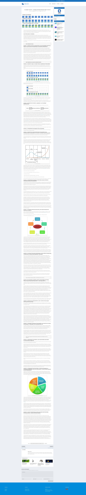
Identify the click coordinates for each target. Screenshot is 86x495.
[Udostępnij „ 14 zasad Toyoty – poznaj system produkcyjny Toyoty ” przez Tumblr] (35, 443)
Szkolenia (6, 490)
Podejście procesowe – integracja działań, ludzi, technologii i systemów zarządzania (41, 464)
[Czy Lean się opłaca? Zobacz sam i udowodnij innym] (33, 461)
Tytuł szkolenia (55, 16)
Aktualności (61, 29)
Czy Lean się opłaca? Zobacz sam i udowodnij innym (33, 463)
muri (44, 129)
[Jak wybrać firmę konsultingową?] (49, 461)
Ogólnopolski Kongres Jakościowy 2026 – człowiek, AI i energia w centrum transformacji (60, 28)
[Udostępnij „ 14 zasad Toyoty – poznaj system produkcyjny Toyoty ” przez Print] (43, 443)
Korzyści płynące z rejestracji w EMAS (24, 463)
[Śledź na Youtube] (67, 489)
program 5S (45, 212)
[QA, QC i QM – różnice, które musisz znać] (56, 36)
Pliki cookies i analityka (47, 491)
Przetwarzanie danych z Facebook (49, 490)
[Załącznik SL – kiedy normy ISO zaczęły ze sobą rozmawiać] (56, 23)
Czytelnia (58, 25)
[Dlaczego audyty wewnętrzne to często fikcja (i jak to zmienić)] (56, 32)
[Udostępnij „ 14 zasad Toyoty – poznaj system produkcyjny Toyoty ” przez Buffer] (39, 443)
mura (46, 129)
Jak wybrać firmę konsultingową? (48, 463)
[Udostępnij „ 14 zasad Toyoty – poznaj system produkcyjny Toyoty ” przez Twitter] (32, 443)
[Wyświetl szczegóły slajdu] (59, 11)
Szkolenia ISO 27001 (27, 490)
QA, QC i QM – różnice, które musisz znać (60, 36)
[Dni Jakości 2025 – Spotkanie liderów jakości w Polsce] (56, 40)
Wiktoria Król (30, 451)
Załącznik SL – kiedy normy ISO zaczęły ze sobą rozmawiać (60, 23)
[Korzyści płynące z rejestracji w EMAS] (25, 461)
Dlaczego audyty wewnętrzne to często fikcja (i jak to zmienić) (60, 32)
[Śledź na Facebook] (65, 489)
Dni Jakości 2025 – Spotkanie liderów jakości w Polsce (60, 39)
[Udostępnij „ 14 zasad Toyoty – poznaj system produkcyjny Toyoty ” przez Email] (41, 443)
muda (43, 129)
